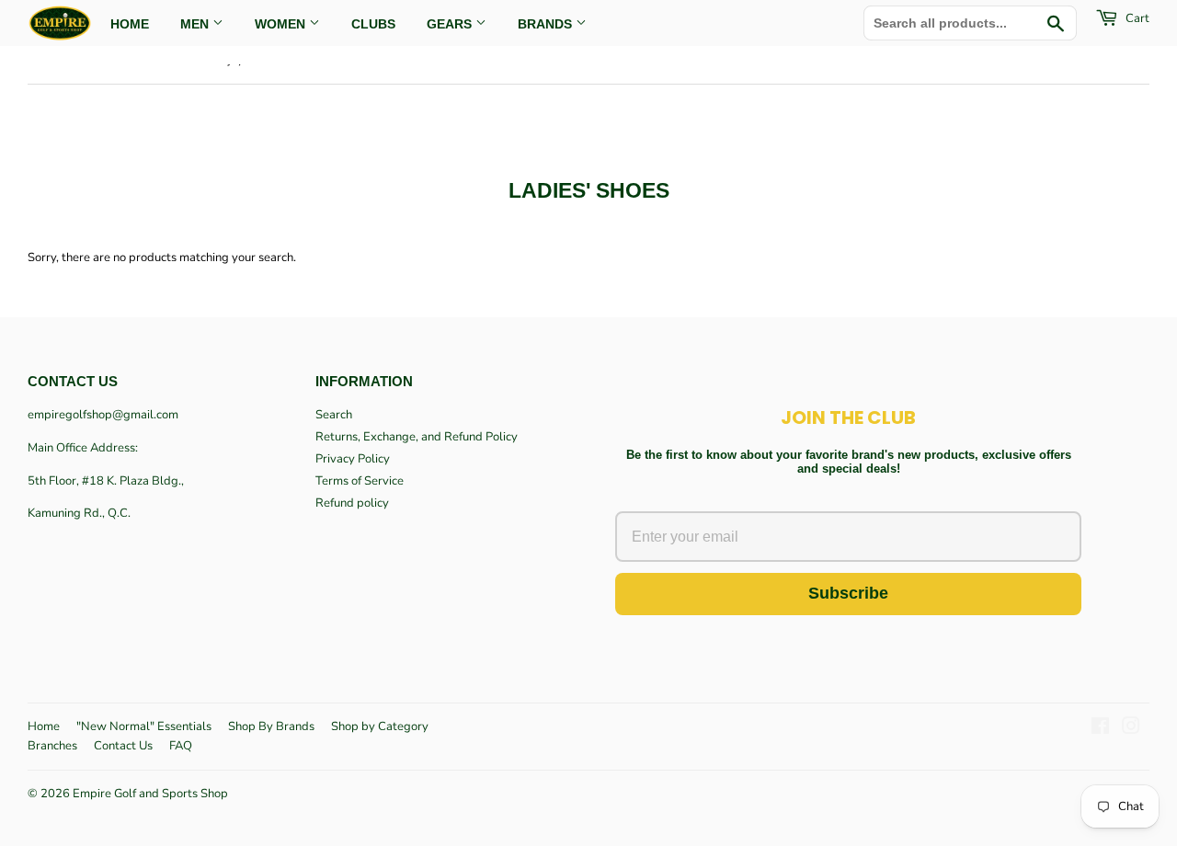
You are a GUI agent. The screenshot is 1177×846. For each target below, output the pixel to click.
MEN (196, 24)
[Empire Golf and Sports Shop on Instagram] (1131, 729)
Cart (1136, 18)
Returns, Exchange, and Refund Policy (416, 437)
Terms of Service (359, 481)
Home (44, 726)
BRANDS (547, 24)
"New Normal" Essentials (143, 726)
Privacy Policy (352, 459)
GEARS (451, 24)
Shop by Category (380, 726)
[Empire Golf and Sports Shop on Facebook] (1100, 729)
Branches (52, 745)
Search (333, 414)
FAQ (180, 745)
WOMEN (282, 24)
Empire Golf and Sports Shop (150, 793)
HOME (129, 24)
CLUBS (373, 24)
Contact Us (123, 745)
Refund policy (352, 503)
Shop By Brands (271, 726)
